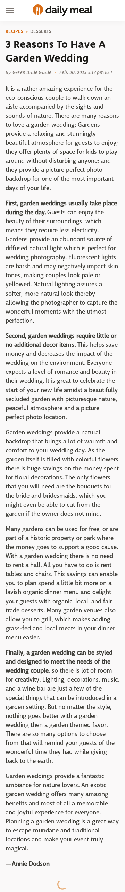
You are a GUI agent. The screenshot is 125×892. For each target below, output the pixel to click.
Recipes (14, 31)
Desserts (40, 31)
